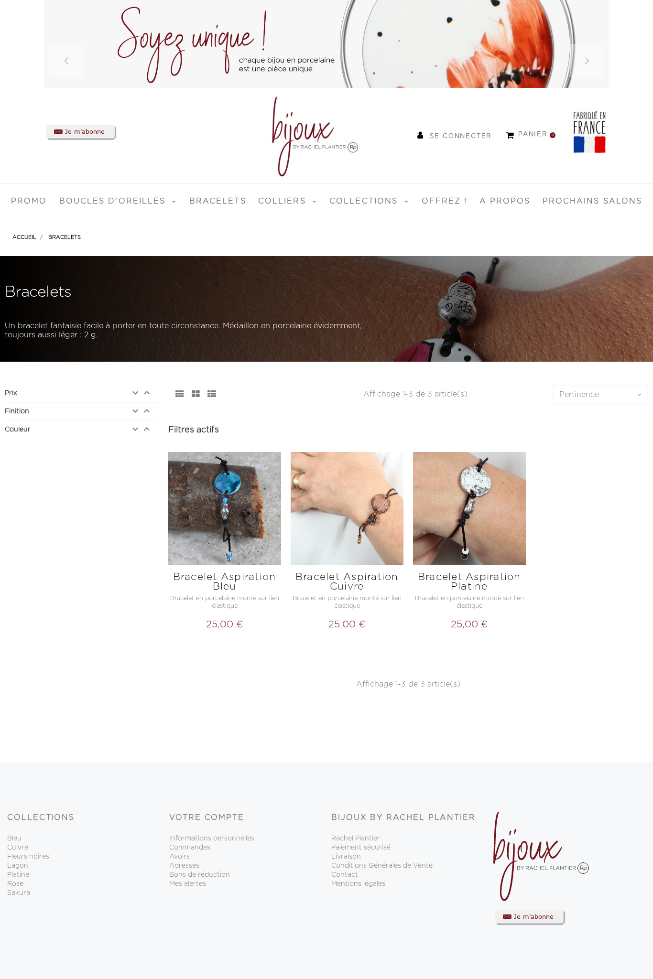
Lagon (17, 865)
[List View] (196, 394)
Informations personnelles (211, 838)
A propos (505, 201)
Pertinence (579, 394)
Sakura (18, 893)
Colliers (283, 201)
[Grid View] (179, 394)
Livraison (346, 856)
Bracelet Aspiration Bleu (224, 582)
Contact (344, 874)
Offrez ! (445, 201)
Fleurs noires (28, 856)
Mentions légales (358, 884)
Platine (18, 874)
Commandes (189, 847)
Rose (15, 884)
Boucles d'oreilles (114, 201)
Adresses (184, 865)
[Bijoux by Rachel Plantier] (303, 135)
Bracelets (217, 201)
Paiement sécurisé (361, 847)
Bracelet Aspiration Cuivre (347, 582)
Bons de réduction (199, 874)
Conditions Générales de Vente (382, 865)
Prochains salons (592, 201)
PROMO (29, 201)
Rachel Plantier (355, 838)
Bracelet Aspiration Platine (469, 582)
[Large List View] (211, 394)
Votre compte (206, 817)
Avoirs (179, 856)
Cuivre (17, 847)
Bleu (14, 838)
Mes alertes (187, 884)
